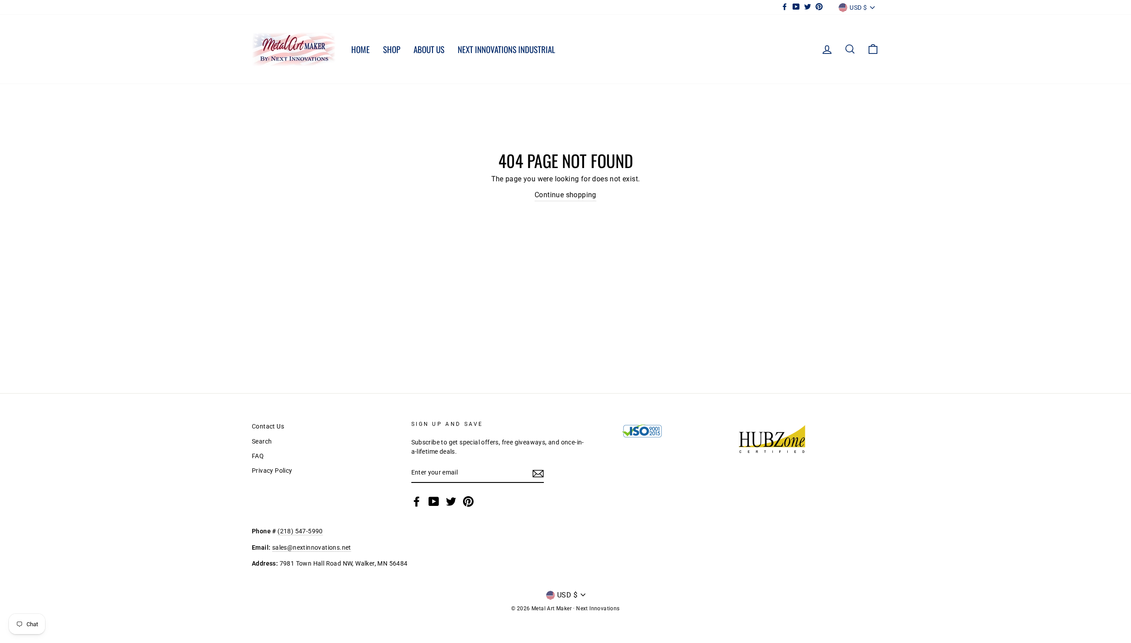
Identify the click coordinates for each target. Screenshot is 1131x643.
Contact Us (268, 426)
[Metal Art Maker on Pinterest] (468, 501)
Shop (391, 49)
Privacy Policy (272, 470)
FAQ (258, 455)
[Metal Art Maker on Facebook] (416, 501)
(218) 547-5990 (300, 531)
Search (262, 441)
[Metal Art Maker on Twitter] (451, 501)
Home (360, 49)
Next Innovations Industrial (506, 49)
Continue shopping (565, 195)
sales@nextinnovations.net (311, 547)
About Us (429, 49)
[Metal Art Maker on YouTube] (434, 501)
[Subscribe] (538, 473)
